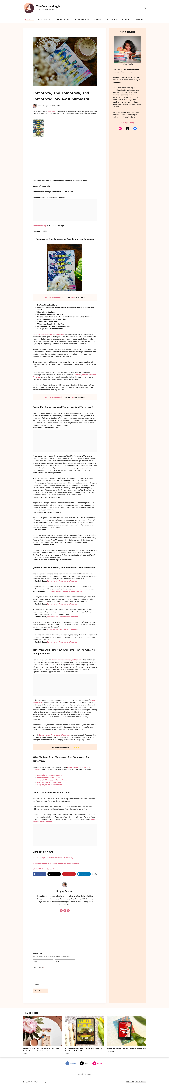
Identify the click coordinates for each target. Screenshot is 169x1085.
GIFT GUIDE (64, 19)
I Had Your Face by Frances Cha (49, 781)
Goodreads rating (39, 225)
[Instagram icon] (64, 909)
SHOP (127, 19)
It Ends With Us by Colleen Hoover (46, 866)
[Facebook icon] (61, 909)
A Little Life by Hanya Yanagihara (49, 774)
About (80, 1074)
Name (36, 960)
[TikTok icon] (68, 909)
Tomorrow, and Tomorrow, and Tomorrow (48, 335)
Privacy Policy (140, 1082)
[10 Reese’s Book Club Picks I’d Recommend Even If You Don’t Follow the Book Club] (84, 1029)
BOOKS (29, 19)
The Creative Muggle (48, 6)
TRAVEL (99, 19)
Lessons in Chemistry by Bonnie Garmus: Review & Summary (56, 861)
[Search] (145, 8)
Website (36, 983)
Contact (87, 1074)
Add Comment (39, 966)
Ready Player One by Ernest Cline (50, 783)
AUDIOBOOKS (46, 19)
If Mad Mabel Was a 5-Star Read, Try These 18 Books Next (126, 1047)
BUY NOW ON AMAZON (54, 297)
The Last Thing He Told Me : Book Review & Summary (53, 855)
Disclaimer (130, 1082)
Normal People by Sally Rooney (48, 776)
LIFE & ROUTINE (83, 19)
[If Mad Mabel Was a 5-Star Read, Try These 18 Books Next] (126, 1029)
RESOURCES (113, 19)
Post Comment (40, 989)
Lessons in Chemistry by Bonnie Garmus (52, 779)
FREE (73, 399)
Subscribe (140, 19)
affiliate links (52, 111)
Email (58, 960)
